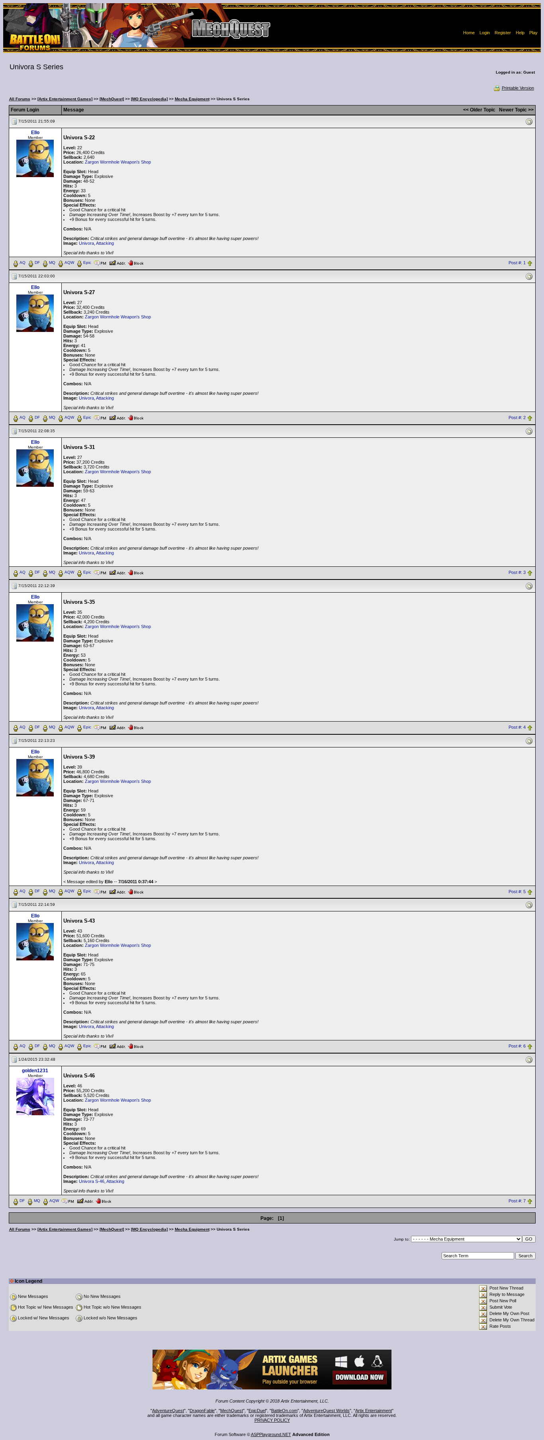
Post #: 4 (517, 727)
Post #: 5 (517, 891)
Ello (35, 132)
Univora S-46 (91, 1181)
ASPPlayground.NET (271, 1434)
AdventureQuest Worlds (326, 1410)
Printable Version (518, 88)
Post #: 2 (517, 417)
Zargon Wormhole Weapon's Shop (118, 162)
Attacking (105, 243)
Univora (86, 243)
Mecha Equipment (192, 99)
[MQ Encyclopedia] (149, 99)
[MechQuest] (112, 99)
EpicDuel (257, 1410)
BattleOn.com (284, 1410)
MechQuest (231, 1410)
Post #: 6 (517, 1046)
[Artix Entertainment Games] (64, 99)
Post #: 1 (517, 262)
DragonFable (202, 1410)
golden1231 (35, 1070)
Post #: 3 (517, 572)
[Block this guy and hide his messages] (135, 262)
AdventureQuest (168, 1410)
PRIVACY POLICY (272, 1420)
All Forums (19, 99)
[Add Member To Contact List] (117, 262)
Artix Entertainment (373, 1410)
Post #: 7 (517, 1201)
